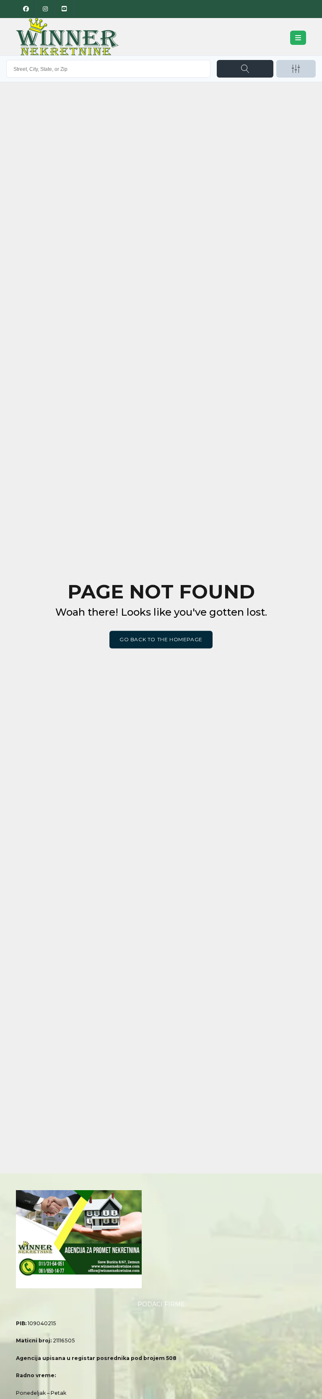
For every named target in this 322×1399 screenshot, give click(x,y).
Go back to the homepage (161, 639)
